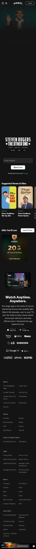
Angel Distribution (25, 500)
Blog (4, 492)
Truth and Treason (9, 403)
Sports (21, 426)
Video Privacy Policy (9, 459)
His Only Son (23, 392)
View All (5, 407)
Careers (5, 487)
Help (20, 504)
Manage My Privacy (9, 470)
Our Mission (23, 483)
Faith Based (7, 430)
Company (6, 483)
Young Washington (9, 515)
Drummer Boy (8, 525)
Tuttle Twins (23, 386)
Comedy (6, 418)
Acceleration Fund (9, 442)
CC (25, 150)
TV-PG (12, 150)
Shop (20, 496)
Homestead (23, 396)
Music (5, 496)
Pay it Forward (8, 500)
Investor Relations (9, 504)
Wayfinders (22, 403)
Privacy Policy (7, 455)
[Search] (6, 3)
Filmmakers (22, 442)
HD (19, 150)
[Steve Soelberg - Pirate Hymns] (25, 197)
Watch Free (18, 167)
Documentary (8, 422)
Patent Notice (23, 459)
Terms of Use (23, 455)
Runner (21, 521)
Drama (21, 418)
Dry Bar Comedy (8, 392)
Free (4, 426)
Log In (26, 173)
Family (21, 422)
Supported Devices (9, 463)
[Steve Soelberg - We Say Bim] (9, 197)
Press (20, 487)
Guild (20, 492)
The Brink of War (9, 521)
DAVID (5, 529)
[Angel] (18, 3)
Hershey (21, 525)
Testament (22, 529)
